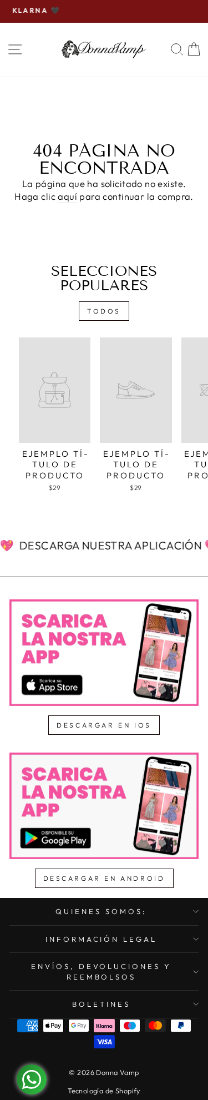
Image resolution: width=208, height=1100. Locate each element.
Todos (104, 311)
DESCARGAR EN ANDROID (104, 878)
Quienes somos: (101, 911)
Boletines (101, 1004)
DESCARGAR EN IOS (104, 725)
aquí (67, 196)
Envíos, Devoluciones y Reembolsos (101, 971)
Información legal (101, 939)
